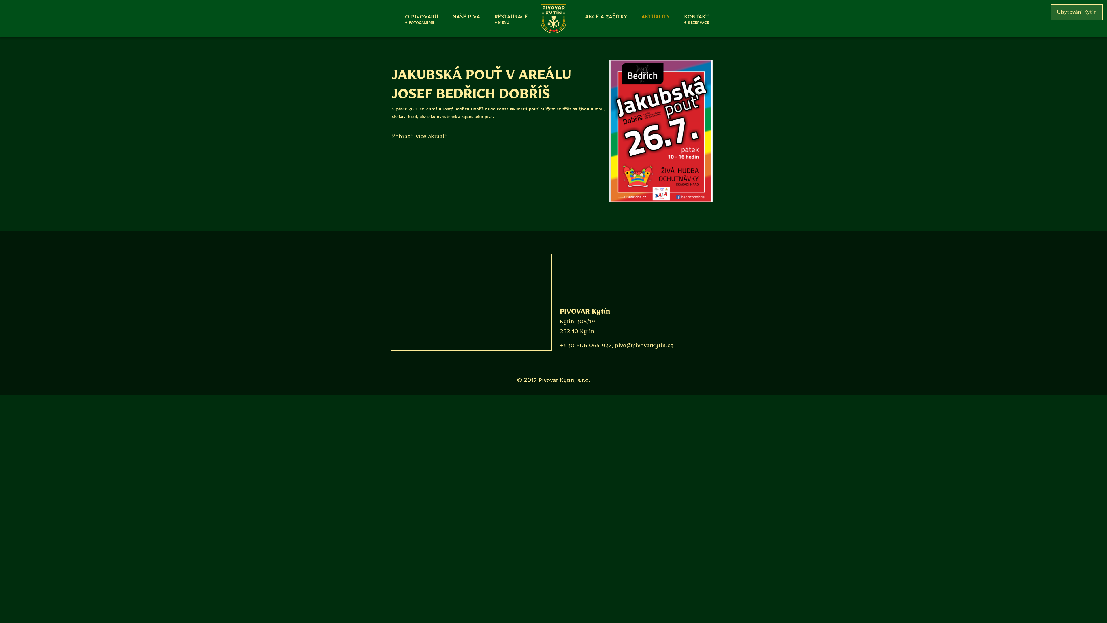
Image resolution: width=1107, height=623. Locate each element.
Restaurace (511, 16)
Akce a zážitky (606, 16)
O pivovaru (421, 16)
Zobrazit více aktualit (420, 137)
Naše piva (466, 16)
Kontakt (696, 16)
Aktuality (655, 16)
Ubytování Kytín (1077, 11)
